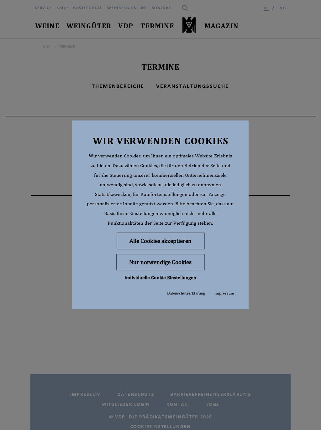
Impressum (224, 293)
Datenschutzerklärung (186, 293)
